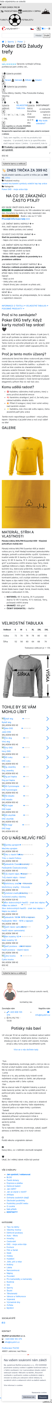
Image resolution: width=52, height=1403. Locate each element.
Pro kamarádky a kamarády (19, 1279)
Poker (20, 41)
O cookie (11, 1206)
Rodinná (10, 1282)
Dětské (27, 80)
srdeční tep (32, 183)
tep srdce (42, 183)
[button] (33, 28)
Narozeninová (13, 1270)
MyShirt (10, 1308)
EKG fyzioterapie (9, 790)
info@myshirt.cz (12, 1342)
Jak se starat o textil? (16, 1192)
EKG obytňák (8, 819)
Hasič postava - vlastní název (15, 950)
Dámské (18, 80)
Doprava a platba (15, 1183)
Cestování (11, 1241)
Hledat (39, 35)
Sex (8, 1285)
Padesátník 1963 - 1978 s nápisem (17, 921)
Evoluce (10, 1247)
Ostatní (38, 80)
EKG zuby (6, 761)
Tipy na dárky (13, 1227)
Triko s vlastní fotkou (11, 858)
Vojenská (11, 1299)
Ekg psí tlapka (8, 780)
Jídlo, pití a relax (14, 1261)
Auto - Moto (12, 1235)
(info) (7, 177)
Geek (9, 1253)
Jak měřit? (11, 1189)
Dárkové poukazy (15, 1232)
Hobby (10, 1256)
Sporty (11, 41)
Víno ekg (6, 741)
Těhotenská (12, 1293)
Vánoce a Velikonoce (16, 1296)
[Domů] (3, 41)
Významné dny (13, 1302)
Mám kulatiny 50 (9, 940)
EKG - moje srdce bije (18, 189)
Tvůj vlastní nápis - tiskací (14, 877)
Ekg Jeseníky (8, 770)
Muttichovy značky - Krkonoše (16, 887)
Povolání (11, 1276)
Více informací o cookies (13, 1385)
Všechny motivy (14, 1230)
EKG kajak (6, 809)
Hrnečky (10, 1238)
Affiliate (10, 1194)
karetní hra (7, 183)
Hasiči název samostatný (13, 930)
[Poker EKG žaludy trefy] (26, 456)
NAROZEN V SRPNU (31, 11)
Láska (9, 1267)
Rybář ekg (6, 722)
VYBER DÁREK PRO (9, 7)
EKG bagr (6, 828)
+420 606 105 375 (13, 1339)
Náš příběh (12, 1209)
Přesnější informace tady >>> (16, 219)
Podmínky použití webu (17, 1203)
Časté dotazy (13, 1180)
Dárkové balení (13, 1186)
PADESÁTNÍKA (11, 11)
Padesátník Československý (14, 868)
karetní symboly (19, 183)
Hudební (10, 1259)
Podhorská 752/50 (10, 1348)
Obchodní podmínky (16, 1200)
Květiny (10, 1264)
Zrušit (46, 35)
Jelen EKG (6, 732)
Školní (9, 1290)
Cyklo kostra (8, 959)
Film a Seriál (12, 1250)
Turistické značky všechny (14, 896)
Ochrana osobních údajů (18, 1197)
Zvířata (10, 1305)
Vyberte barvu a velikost (14, 163)
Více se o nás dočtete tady (26, 1049)
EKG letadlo (7, 799)
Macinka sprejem (9, 848)
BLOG (9, 1177)
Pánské (7, 80)
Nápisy (10, 1273)
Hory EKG (6, 751)
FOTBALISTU (27, 20)
